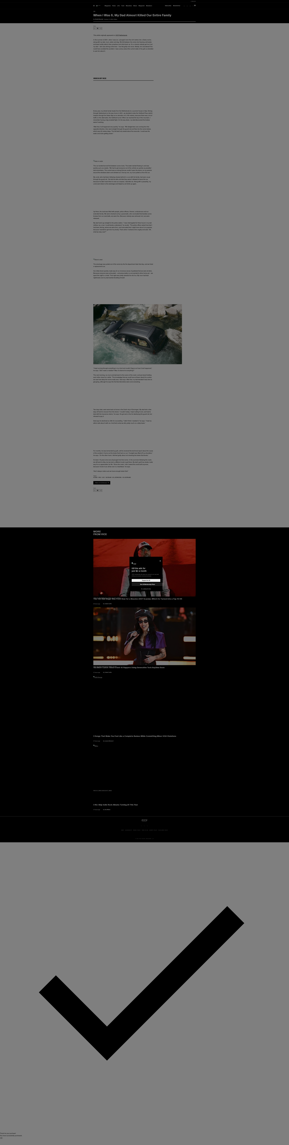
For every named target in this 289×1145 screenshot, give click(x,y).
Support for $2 (146, 580)
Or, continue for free (146, 588)
